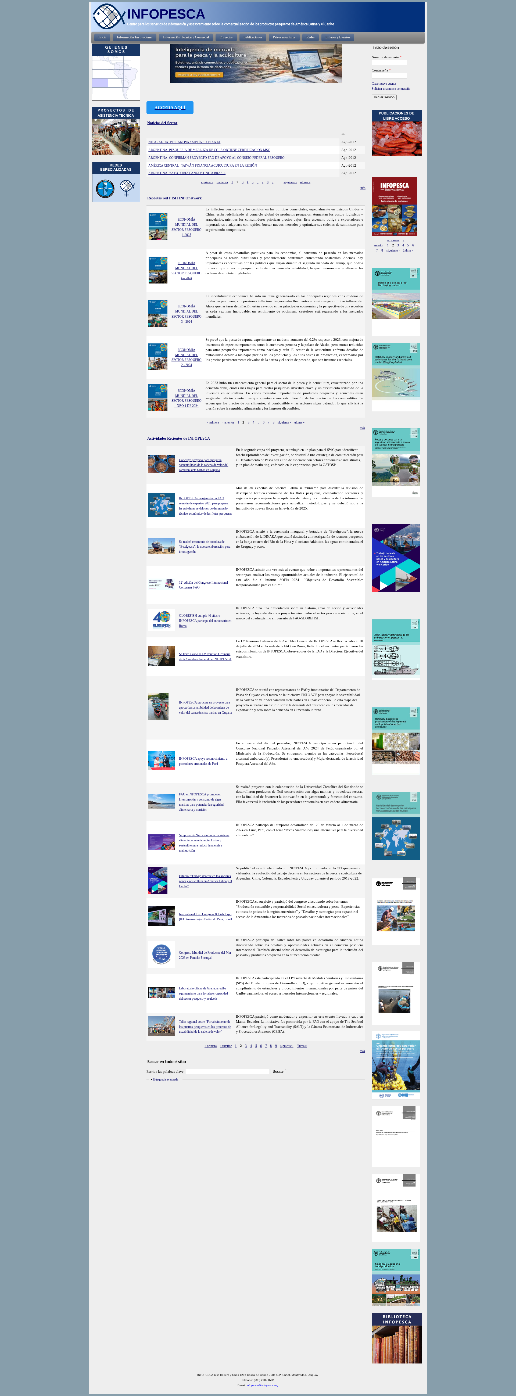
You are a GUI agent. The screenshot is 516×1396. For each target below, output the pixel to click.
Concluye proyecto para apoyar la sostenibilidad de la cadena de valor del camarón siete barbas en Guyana (203, 465)
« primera (207, 182)
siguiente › (290, 182)
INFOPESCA (166, 13)
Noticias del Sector (162, 123)
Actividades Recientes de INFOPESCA (178, 438)
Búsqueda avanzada (165, 1079)
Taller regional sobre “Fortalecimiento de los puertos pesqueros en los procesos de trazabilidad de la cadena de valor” (205, 1027)
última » (305, 182)
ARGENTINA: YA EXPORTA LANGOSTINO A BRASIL (186, 173)
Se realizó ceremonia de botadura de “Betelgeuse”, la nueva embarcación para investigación (204, 547)
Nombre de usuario (387, 57)
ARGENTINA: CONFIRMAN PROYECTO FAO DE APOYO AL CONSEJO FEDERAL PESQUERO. (216, 158)
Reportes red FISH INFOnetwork (174, 198)
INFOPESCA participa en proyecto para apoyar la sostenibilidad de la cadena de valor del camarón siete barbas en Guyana (205, 708)
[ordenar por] (343, 134)
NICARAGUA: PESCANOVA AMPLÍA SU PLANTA (184, 142)
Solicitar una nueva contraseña (391, 89)
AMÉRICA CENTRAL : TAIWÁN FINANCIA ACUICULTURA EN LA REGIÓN (202, 165)
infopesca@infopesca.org (262, 1385)
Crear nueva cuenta (384, 83)
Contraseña (381, 70)
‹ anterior (222, 182)
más (363, 188)
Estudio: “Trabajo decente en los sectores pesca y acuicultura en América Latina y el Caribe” (205, 881)
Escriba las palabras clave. (165, 1072)
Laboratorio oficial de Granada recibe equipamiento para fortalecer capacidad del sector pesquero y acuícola (203, 993)
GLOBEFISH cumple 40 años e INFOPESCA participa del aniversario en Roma (205, 621)
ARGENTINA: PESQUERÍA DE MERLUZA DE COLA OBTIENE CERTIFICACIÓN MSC (209, 150)
